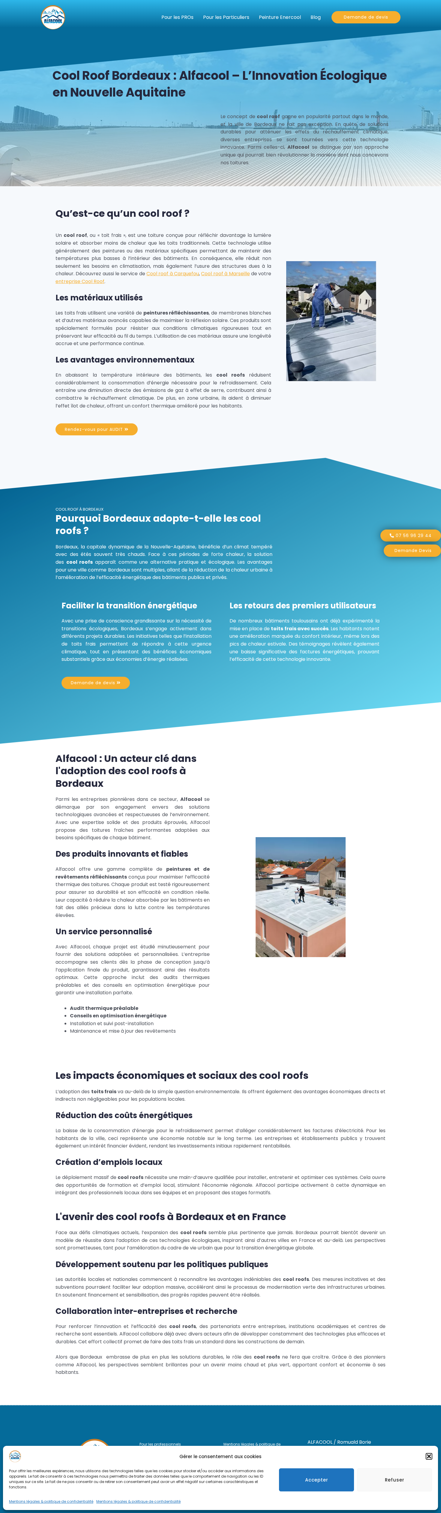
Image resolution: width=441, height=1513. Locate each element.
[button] (429, 1456)
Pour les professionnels (160, 1444)
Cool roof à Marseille (225, 273)
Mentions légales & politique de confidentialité (51, 1501)
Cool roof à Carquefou (172, 273)
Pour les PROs (177, 17)
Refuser (394, 1480)
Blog (315, 17)
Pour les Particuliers (226, 17)
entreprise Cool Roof (80, 281)
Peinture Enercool (280, 17)
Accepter (316, 1480)
